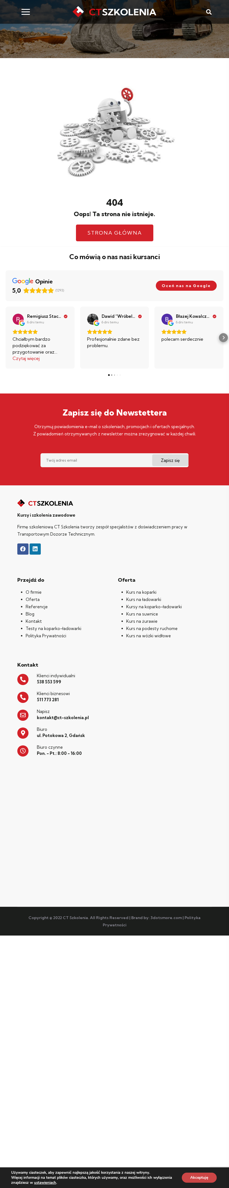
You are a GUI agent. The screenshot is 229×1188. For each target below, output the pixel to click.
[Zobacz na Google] (18, 319)
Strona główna (114, 233)
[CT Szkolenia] (114, 12)
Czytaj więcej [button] (26, 358)
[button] (5, 337)
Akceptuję (199, 1177)
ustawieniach (45, 1182)
